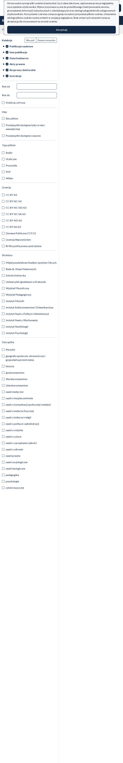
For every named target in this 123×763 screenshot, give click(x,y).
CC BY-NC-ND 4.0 (16, 207)
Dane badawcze (19, 58)
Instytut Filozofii (15, 300)
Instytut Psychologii (17, 332)
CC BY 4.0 (11, 194)
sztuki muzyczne (15, 487)
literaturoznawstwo (16, 378)
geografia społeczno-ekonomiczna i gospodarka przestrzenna (25, 357)
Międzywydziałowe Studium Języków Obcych (31, 262)
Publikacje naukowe (21, 46)
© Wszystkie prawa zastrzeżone (23, 245)
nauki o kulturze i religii (18, 417)
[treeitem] (29, 46)
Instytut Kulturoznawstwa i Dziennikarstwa (29, 307)
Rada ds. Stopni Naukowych (21, 268)
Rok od (6, 86)
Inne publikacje (18, 52)
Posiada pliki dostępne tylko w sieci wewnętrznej (25, 127)
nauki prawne (13, 455)
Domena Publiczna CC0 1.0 (21, 233)
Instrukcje (15, 75)
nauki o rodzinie (14, 430)
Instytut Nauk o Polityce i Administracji (27, 313)
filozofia (10, 349)
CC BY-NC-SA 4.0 (15, 213)
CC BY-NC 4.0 (14, 201)
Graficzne (11, 158)
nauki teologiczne (15, 468)
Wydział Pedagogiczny (18, 294)
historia (10, 366)
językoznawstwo (15, 372)
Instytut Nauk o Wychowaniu (22, 320)
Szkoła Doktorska (16, 275)
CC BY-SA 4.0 (13, 226)
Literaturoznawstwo (17, 385)
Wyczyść (30, 40)
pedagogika (12, 474)
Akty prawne (17, 64)
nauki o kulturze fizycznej (20, 410)
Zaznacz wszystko (46, 40)
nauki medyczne (14, 391)
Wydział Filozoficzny (17, 288)
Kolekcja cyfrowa (15, 102)
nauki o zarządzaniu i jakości (21, 442)
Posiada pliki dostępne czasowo (23, 135)
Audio (9, 152)
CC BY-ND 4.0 (14, 220)
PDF (8, 171)
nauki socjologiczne (16, 462)
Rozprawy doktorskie (23, 69)
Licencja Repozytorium (18, 239)
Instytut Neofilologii (17, 326)
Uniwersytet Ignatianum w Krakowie (26, 281)
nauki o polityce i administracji (22, 423)
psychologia (12, 481)
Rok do (6, 95)
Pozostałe (11, 165)
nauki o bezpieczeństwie (19, 398)
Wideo (9, 178)
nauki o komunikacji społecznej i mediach (28, 404)
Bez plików (12, 118)
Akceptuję (61, 29)
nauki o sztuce (13, 436)
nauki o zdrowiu (14, 449)
